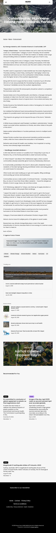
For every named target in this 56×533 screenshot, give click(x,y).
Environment (17, 39)
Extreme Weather (25, 254)
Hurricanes (41, 254)
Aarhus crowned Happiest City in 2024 (28, 354)
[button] (6, 2)
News (28, 14)
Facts (31, 396)
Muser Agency (34, 527)
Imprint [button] (25, 506)
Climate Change (14, 254)
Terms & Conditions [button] (19, 504)
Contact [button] (17, 500)
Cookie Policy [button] (9, 506)
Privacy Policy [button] (25, 500)
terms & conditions (22, 495)
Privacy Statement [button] (18, 506)
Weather (6, 256)
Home (5, 39)
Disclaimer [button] (30, 506)
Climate (6, 254)
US (47, 254)
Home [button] (11, 500)
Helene (34, 254)
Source (15, 26)
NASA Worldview (11, 245)
